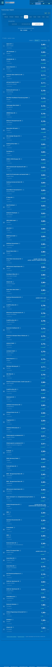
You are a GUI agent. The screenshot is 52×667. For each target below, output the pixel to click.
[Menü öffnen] (2, 2)
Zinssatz (37, 40)
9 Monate (6, 16)
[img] (43, 63)
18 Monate (17, 16)
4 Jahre (30, 16)
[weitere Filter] (46, 13)
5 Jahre (34, 16)
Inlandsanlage (9, 47)
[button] (26, 45)
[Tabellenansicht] (32, 3)
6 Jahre (39, 16)
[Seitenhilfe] (49, 3)
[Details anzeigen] (48, 45)
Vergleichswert (44, 40)
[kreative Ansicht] (43, 3)
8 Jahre (47, 16)
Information (41, 1)
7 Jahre (43, 16)
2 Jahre (21, 16)
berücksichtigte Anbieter (11, 636)
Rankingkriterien (21, 636)
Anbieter (31, 40)
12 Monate (11, 16)
